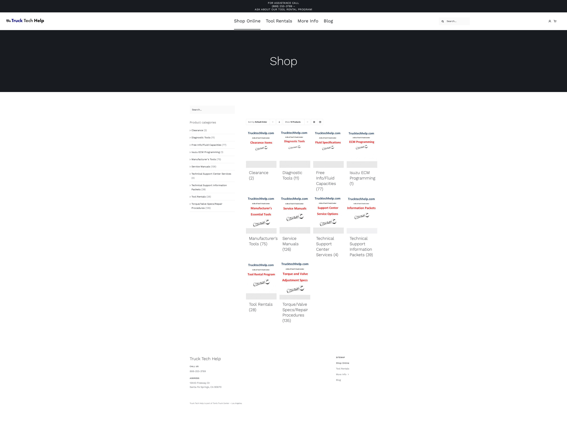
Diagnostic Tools (201, 137)
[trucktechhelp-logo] (25, 19)
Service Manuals (201, 166)
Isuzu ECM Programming (206, 152)
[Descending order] (279, 122)
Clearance (197, 130)
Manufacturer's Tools (204, 159)
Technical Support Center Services (211, 173)
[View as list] (320, 122)
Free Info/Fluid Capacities (206, 144)
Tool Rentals (199, 196)
